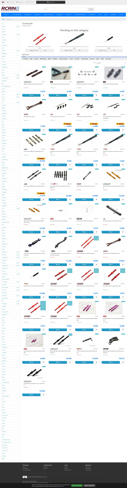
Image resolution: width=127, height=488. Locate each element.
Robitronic (4, 227)
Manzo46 (4, 156)
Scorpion (4, 246)
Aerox (3, 29)
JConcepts (4, 132)
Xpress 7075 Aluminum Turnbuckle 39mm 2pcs (59, 318)
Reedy (3, 420)
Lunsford (4, 154)
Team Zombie (5, 298)
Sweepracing (5, 268)
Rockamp (4, 233)
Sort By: (94, 62)
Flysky (3, 377)
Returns (45, 468)
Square (3, 434)
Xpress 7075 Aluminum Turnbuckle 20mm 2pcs (112, 285)
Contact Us (46, 467)
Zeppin (3, 355)
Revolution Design (6, 222)
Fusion (10, 94)
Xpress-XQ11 (43, 306)
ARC (3, 37)
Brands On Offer (68, 470)
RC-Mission (4, 216)
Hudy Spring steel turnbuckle (29, 116)
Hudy (3, 124)
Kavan (3, 137)
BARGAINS (113, 14)
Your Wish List (88, 470)
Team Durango (10, 287)
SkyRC (3, 249)
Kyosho (3, 148)
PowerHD (4, 197)
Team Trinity (4, 450)
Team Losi (10, 290)
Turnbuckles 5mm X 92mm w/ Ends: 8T (57, 116)
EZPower (4, 91)
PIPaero (3, 409)
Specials (66, 468)
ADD (32, 95)
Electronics (68, 14)
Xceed (3, 331)
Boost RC (4, 61)
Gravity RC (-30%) (5, 382)
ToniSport (4, 456)
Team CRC (4, 284)
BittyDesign (4, 53)
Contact (3, 366)
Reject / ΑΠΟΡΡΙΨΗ (89, 485)
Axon (3, 48)
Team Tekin (10, 295)
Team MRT (4, 292)
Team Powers (5, 447)
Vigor (3, 320)
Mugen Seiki (4, 181)
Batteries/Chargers (48, 14)
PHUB (3, 195)
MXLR (3, 184)
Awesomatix (4, 45)
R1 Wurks (4, 412)
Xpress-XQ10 (96, 238)
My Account (88, 467)
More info (61, 486)
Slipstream (10, 254)
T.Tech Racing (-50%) (6, 442)
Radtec (3, 211)
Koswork (4, 146)
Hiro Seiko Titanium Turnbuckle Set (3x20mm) (58, 220)
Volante (3, 322)
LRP (3, 151)
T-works (4, 271)
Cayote (3, 363)
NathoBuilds (4, 189)
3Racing (10, 26)
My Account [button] (10, 2)
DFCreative (4, 80)
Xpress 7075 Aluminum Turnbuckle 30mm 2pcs (32, 318)
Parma (3, 407)
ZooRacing (4, 358)
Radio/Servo (28, 14)
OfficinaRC (4, 192)
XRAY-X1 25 (70, 335)
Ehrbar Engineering (6, 86)
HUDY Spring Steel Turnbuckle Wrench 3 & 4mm (86, 186)
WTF (3, 325)
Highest (3, 108)
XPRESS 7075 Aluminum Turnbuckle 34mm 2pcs (86, 285)
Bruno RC (4, 64)
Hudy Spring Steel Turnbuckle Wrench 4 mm (111, 253)
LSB (3, 399)
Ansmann (10, 34)
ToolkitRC (4, 306)
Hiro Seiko (4, 110)
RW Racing (4, 238)
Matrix (3, 162)
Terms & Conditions (27, 470)
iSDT (3, 393)
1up (3, 23)
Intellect (4, 129)
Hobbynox (4, 388)
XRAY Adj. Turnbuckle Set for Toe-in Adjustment (86, 84)
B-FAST (10, 50)
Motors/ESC (37, 14)
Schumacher (4, 244)
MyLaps (3, 186)
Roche (3, 230)
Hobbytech (4, 390)
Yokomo (4, 350)
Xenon (3, 333)
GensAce (4, 379)
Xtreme (3, 341)
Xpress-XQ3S (43, 309)
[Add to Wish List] (45, 50)
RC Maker (4, 214)
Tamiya (3, 276)
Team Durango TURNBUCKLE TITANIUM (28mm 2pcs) (33, 151)
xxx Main (4, 344)
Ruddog (3, 235)
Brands (66, 467)
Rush (3, 428)
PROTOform (4, 205)
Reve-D (3, 426)
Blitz (3, 59)
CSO (3, 69)
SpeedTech (4, 260)
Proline (3, 200)
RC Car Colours (5, 415)
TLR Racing (10, 303)
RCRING (3, 219)
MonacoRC (4, 173)
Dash (3, 72)
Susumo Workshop (6, 439)
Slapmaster (10, 252)
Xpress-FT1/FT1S (96, 236)
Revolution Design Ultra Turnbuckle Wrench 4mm (112, 220)
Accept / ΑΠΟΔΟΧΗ (77, 485)
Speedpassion (10, 257)
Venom (3, 317)
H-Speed (4, 105)
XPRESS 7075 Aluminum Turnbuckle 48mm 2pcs (86, 253)
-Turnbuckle (44, 99)
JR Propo (4, 135)
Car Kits (6, 14)
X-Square (4, 328)
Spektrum (10, 263)
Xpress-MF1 (43, 302)
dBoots (10, 75)
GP (10, 102)
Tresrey (3, 309)
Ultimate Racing (5, 311)
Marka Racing (5, 159)
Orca (3, 404)
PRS (10, 208)
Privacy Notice (26, 468)
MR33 (3, 176)
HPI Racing (4, 118)
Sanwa (3, 241)
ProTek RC (4, 203)
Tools (99, 14)
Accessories (92, 14)
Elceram (4, 374)
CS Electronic (5, 67)
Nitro (105, 14)
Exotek (3, 89)
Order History (88, 468)
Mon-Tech (4, 170)
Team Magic (4, 445)
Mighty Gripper (5, 167)
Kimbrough (4, 143)
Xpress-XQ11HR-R (43, 307)
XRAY (3, 339)
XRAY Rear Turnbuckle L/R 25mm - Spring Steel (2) (33, 84)
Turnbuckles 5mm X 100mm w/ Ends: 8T (84, 116)
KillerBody (4, 140)
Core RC (4, 371)
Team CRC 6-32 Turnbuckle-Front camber (110, 84)
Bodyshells (59, 14)
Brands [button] (121, 14)
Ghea (10, 97)
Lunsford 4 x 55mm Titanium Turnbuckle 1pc (85, 220)
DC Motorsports (10, 78)
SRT (3, 437)
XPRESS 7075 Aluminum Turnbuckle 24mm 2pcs (59, 285)
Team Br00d (10, 282)
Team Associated (5, 279)
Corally (3, 369)
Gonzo (3, 99)
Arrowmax (4, 40)
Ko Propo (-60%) (5, 396)
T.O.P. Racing (10, 273)
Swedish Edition (10, 265)
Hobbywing (4, 113)
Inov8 (3, 127)
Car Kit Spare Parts (16, 14)
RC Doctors (4, 418)
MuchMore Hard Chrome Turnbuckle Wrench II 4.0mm (34, 285)
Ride (3, 224)
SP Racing (4, 431)
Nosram (4, 401)
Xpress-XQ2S (96, 239)
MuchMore (4, 178)
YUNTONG (4, 352)
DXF (3, 83)
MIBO (3, 165)
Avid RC (3, 42)
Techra (3, 453)
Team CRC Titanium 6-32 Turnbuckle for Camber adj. (60, 84)
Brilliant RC (4, 360)
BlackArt (4, 56)
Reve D (3, 423)
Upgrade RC (4, 314)
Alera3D (4, 31)
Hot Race (4, 116)
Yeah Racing (4, 347)
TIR (10, 301)
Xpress (3, 336)
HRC (3, 121)
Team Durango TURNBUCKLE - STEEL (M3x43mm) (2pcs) (34, 186)
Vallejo (3, 458)
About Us (24, 467)
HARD (3, 385)
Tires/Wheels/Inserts (80, 14)
